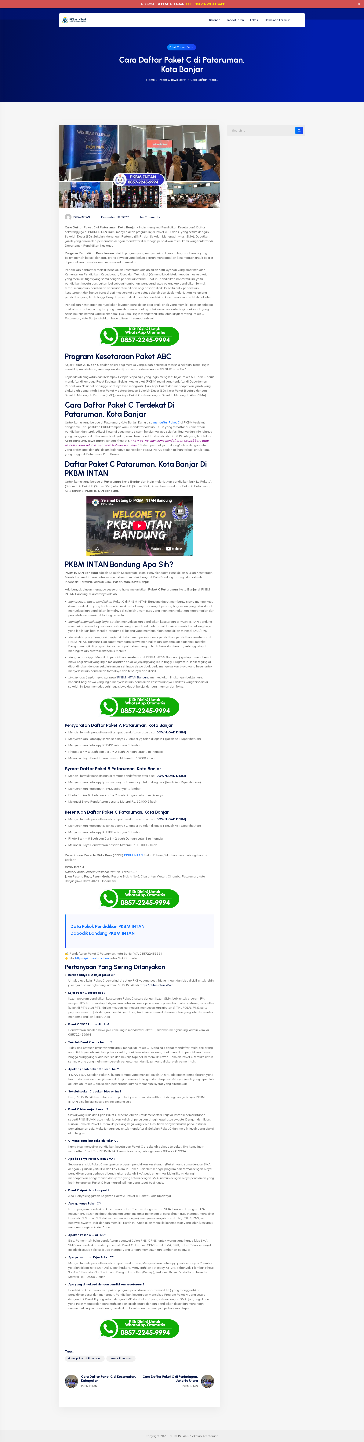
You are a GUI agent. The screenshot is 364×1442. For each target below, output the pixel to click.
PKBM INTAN (133, 855)
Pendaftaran (235, 20)
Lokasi (254, 20)
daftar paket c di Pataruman (84, 1358)
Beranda (214, 20)
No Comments (150, 217)
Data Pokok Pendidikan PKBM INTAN (107, 926)
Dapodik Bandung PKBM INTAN (103, 933)
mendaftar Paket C (166, 422)
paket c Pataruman (121, 1358)
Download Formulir (277, 20)
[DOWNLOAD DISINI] (170, 776)
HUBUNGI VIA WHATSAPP (205, 4)
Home (150, 80)
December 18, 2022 (115, 217)
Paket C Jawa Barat (181, 47)
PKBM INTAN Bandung (133, 677)
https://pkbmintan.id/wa (92, 958)
